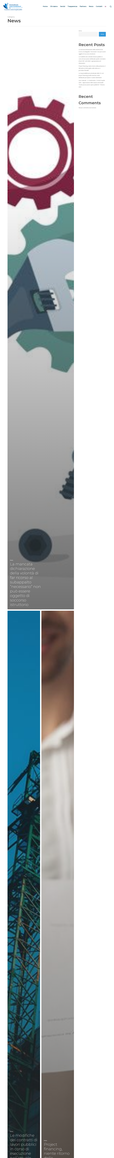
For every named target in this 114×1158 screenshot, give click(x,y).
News (11, 560)
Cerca (80, 31)
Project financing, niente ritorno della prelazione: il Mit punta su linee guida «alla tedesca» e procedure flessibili (92, 68)
